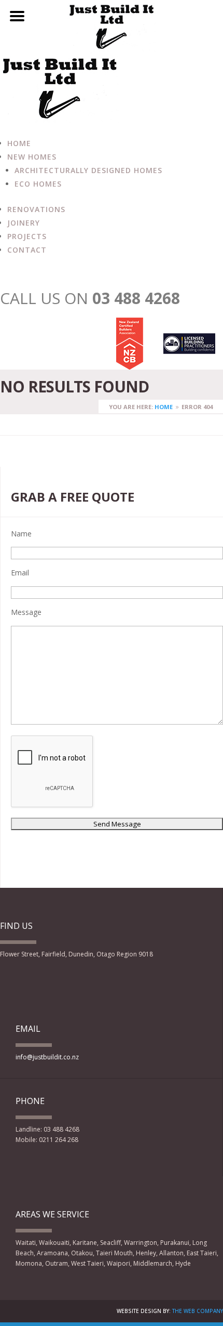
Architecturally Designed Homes (88, 170)
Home (19, 143)
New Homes (32, 157)
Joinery (23, 223)
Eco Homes (38, 184)
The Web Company (197, 1311)
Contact (27, 250)
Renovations (36, 209)
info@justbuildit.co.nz (47, 1057)
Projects (27, 236)
